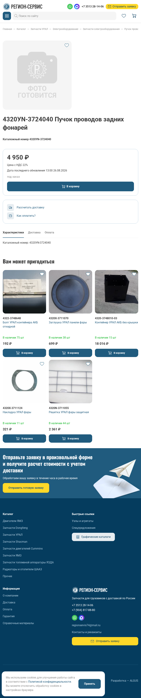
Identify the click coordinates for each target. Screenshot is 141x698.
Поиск (16, 16)
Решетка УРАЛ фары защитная (69, 412)
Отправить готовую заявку (26, 487)
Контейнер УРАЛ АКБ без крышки (116, 322)
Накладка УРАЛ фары (17, 412)
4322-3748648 (12, 318)
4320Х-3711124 (12, 408)
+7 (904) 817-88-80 (83, 610)
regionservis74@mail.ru (86, 625)
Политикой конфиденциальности (49, 681)
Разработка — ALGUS (124, 680)
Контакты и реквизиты (86, 632)
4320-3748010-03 (106, 318)
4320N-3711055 (59, 408)
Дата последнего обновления (26, 170)
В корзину (73, 186)
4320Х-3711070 (58, 318)
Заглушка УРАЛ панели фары (68, 322)
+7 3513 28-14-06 (93, 6)
